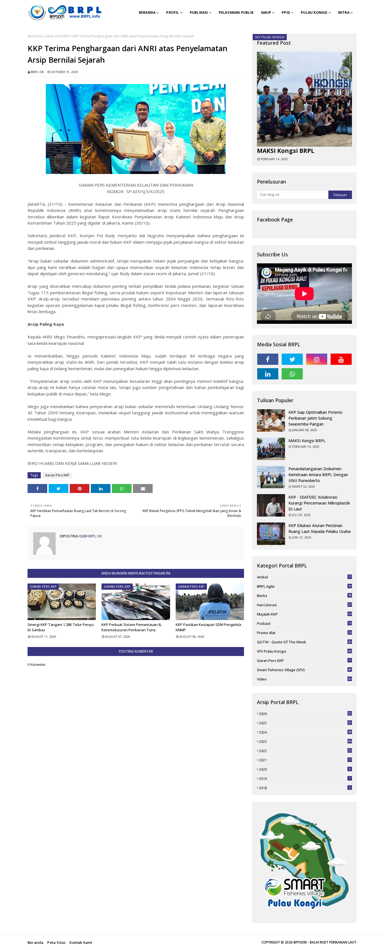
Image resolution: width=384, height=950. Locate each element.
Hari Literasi (304, 604)
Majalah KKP (304, 614)
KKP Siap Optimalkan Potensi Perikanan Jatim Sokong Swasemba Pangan (315, 418)
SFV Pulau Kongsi (304, 651)
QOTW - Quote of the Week (304, 641)
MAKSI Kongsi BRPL (285, 151)
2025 (305, 722)
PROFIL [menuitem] (172, 12)
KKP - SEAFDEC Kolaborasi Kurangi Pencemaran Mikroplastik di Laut (319, 503)
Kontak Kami (80, 942)
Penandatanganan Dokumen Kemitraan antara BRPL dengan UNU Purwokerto (318, 474)
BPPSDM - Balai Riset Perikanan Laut (324, 942)
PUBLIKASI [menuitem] (199, 12)
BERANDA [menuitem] (147, 12)
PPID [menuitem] (286, 12)
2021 (305, 760)
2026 (305, 713)
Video (304, 679)
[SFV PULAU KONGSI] (304, 99)
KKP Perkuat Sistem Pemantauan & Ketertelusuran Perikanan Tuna (131, 627)
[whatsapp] (292, 374)
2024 (305, 732)
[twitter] (292, 359)
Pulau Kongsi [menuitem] (314, 12)
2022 (305, 750)
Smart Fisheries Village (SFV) (304, 669)
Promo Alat (304, 632)
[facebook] (268, 359)
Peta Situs (56, 942)
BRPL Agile (304, 586)
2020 (305, 769)
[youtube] (341, 359)
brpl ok (37, 72)
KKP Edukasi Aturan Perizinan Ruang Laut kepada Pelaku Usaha (319, 528)
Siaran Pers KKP (57, 36)
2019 (305, 778)
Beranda (34, 36)
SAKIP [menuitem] (266, 12)
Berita (304, 595)
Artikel (304, 577)
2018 (305, 787)
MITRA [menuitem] (343, 12)
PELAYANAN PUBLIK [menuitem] (236, 12)
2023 (305, 741)
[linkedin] (268, 374)
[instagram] (316, 359)
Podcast (304, 623)
